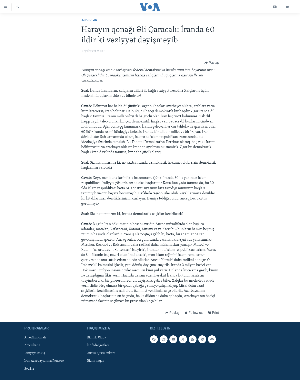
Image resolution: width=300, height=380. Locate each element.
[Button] (211, 62)
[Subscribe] (212, 339)
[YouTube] (274, 7)
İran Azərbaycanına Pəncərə (44, 361)
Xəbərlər (89, 20)
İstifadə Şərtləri (98, 345)
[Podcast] (202, 339)
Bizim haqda (95, 361)
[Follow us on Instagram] (163, 339)
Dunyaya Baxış (34, 353)
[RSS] (193, 339)
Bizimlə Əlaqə (96, 337)
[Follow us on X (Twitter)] (183, 339)
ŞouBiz (29, 368)
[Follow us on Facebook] (154, 339)
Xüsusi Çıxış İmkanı (101, 353)
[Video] (287, 7)
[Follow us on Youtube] (173, 339)
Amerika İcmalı (35, 337)
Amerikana (32, 345)
